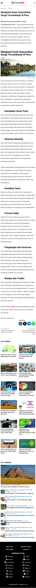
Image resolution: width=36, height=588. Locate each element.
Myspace (27, 568)
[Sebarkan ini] (20, 324)
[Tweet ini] (25, 324)
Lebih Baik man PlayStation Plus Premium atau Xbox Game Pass (27, 431)
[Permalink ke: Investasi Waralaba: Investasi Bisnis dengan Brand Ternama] (27, 367)
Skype (10, 571)
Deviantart (10, 568)
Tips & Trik (29, 490)
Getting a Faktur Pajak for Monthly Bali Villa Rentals (26, 356)
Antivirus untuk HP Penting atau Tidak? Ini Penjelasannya (26, 451)
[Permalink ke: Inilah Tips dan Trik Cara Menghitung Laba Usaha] (9, 348)
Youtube (27, 571)
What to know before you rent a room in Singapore (9, 374)
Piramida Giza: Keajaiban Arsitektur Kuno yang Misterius (9, 412)
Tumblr (27, 559)
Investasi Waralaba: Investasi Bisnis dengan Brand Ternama (26, 375)
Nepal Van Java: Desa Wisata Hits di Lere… (18, 523)
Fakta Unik (13, 485)
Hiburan (18, 485)
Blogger (10, 577)
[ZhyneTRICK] (18, 2)
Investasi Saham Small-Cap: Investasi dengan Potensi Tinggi (8, 393)
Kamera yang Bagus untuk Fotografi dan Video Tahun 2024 (7, 430)
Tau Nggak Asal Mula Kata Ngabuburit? (20, 508)
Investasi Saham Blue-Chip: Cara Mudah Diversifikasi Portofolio (27, 393)
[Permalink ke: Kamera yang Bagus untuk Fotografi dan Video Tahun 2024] (9, 423)
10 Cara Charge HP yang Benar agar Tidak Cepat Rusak (8, 451)
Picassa (10, 574)
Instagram (10, 565)
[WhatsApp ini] (33, 324)
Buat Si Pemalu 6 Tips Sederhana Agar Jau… (18, 500)
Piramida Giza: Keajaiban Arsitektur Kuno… (15, 487)
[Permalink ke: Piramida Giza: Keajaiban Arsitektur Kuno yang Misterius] (9, 404)
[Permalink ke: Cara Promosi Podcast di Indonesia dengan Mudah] (2, 535)
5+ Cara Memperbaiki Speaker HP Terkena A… (19, 516)
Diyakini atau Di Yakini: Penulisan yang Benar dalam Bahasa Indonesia (27, 412)
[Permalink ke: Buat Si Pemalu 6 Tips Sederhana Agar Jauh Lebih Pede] (3, 499)
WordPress (27, 562)
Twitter (27, 556)
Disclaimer (9, 549)
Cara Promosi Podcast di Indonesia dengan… (19, 537)
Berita (2, 485)
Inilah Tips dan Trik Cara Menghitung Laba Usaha (8, 355)
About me (9, 546)
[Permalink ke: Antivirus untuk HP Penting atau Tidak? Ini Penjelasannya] (27, 443)
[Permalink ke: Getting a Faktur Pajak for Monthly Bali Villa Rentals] (27, 348)
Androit (7, 490)
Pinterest (10, 559)
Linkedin (27, 565)
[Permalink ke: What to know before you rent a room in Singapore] (9, 367)
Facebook (10, 556)
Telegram (27, 577)
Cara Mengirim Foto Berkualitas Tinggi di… (19, 493)
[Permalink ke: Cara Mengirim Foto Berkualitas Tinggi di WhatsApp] (3, 491)
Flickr (27, 574)
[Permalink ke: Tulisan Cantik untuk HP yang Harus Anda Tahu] (3, 529)
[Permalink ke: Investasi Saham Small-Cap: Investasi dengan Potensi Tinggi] (9, 386)
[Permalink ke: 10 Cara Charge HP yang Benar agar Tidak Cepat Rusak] (9, 443)
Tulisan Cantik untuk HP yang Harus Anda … (20, 531)
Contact (26, 549)
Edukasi (7, 485)
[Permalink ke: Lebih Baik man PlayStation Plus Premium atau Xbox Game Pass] (27, 423)
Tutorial (7, 491)
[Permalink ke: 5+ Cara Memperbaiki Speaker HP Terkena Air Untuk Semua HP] (3, 514)
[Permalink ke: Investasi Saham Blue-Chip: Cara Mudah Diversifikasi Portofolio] (27, 386)
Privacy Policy (26, 546)
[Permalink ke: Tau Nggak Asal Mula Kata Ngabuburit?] (3, 506)
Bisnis (10, 534)
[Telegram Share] (29, 324)
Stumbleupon (10, 562)
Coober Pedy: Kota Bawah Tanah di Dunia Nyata (7, 330)
